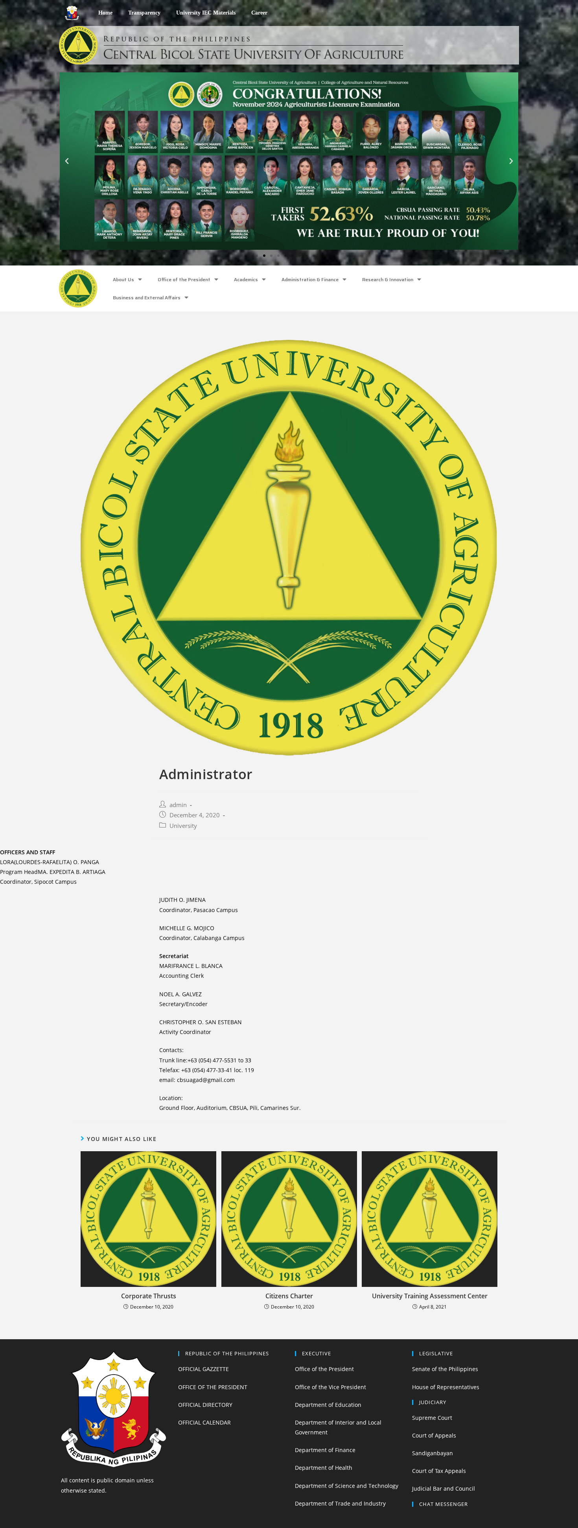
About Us (123, 279)
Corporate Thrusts (148, 1296)
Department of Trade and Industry (340, 1503)
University (183, 825)
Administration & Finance (310, 279)
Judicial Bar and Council (443, 1488)
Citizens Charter (289, 1296)
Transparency (144, 13)
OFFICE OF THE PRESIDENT (212, 1387)
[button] (257, 255)
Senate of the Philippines (445, 1369)
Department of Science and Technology (346, 1485)
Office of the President (184, 279)
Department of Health (323, 1467)
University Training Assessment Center (430, 1296)
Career (259, 13)
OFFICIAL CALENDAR (204, 1422)
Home (105, 13)
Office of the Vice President (330, 1387)
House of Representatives (445, 1387)
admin (178, 805)
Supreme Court (432, 1417)
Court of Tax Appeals (439, 1471)
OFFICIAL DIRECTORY (205, 1404)
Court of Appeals (434, 1435)
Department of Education (328, 1404)
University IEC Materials (206, 13)
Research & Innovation (387, 279)
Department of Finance (325, 1450)
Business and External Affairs (146, 297)
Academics (246, 279)
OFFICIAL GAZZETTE (203, 1369)
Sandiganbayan (432, 1453)
